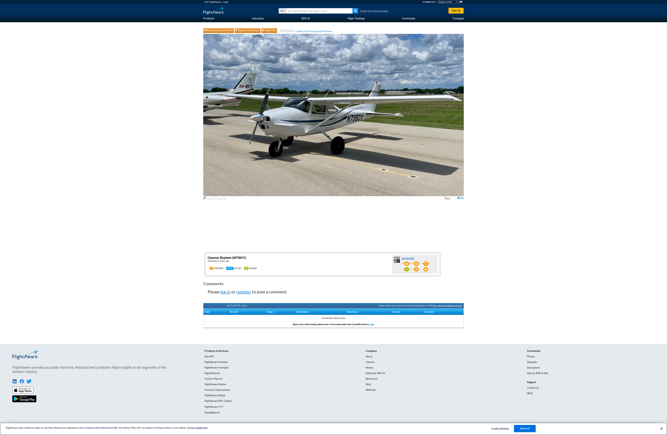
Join (372, 324)
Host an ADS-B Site (537, 373)
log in (225, 291)
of (234, 268)
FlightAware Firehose (216, 362)
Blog (368, 384)
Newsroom (372, 378)
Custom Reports (214, 378)
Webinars (371, 389)
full (224, 198)
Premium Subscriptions (217, 389)
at (251, 268)
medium (210, 198)
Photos (531, 356)
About (369, 356)
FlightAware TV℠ (214, 406)
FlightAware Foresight (217, 367)
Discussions (533, 367)
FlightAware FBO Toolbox (218, 401)
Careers (370, 362)
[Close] (661, 428)
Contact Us (533, 387)
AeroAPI (209, 356)
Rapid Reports (212, 373)
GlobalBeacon (212, 412)
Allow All (525, 428)
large (218, 198)
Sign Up (456, 10)
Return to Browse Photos (219, 30)
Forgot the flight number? (374, 11)
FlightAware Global (215, 395)
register (243, 291)
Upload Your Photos (248, 30)
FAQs (530, 393)
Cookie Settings (500, 428)
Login (225, 2)
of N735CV (217, 268)
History (369, 367)
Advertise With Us (375, 373)
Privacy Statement (197, 427)
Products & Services (216, 351)
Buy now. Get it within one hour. (447, 305)
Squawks (532, 362)
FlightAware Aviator (215, 384)
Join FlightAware (212, 2)
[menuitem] (208, 18)
